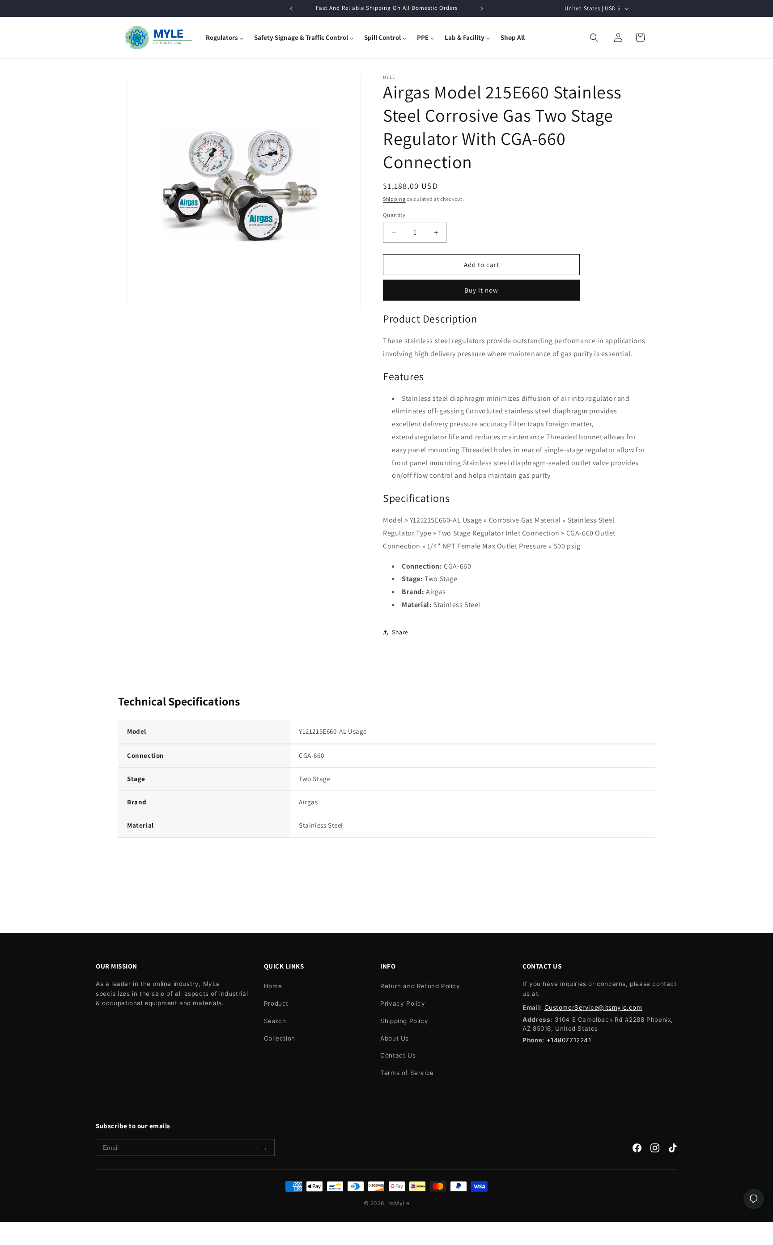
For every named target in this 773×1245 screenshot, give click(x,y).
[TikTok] (672, 1149)
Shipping (394, 198)
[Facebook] (637, 1149)
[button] (224, 37)
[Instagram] (654, 1149)
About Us (394, 1038)
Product (276, 1003)
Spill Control (382, 37)
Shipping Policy (404, 1020)
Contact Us (398, 1055)
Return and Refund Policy (420, 986)
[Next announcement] (482, 8)
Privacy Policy (402, 1003)
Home (273, 986)
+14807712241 (569, 1040)
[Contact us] (753, 1199)
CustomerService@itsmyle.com (593, 1007)
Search (275, 1020)
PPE (423, 37)
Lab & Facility (464, 37)
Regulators (222, 37)
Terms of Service (407, 1072)
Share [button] (400, 632)
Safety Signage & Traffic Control (301, 37)
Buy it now (481, 290)
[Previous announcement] (291, 8)
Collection (279, 1038)
